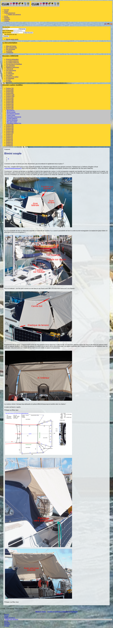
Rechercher (6, 27)
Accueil (6, 9)
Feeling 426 (10, 128)
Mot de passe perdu (12, 39)
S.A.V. (6, 16)
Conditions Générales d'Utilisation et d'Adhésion (62, 611)
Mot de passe (6, 32)
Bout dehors (10, 110)
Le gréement (10, 73)
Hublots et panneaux (12, 67)
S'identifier (5, 36)
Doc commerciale (11, 47)
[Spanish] (111, 24)
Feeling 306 (10, 102)
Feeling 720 (10, 88)
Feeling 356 (10, 109)
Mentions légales (40, 611)
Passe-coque (11, 115)
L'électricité (9, 69)
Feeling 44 (9, 142)
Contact (6, 21)
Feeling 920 (10, 91)
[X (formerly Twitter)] (8, 159)
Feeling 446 (10, 129)
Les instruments (11, 70)
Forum (6, 11)
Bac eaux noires (12, 121)
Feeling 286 (10, 101)
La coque (9, 81)
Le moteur (9, 72)
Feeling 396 (10, 125)
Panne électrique (12, 120)
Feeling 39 (9, 140)
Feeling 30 (9, 136)
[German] (108, 24)
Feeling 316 (10, 104)
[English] (105, 24)
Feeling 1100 (10, 94)
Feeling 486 (10, 131)
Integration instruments (14, 117)
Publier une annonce (14, 14)
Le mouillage (10, 78)
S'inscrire (7, 19)
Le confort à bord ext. (12, 62)
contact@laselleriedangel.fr (12, 168)
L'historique (9, 52)
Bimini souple (11, 112)
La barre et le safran (12, 77)
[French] (107, 24)
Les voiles (9, 75)
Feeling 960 (10, 93)
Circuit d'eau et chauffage (14, 64)
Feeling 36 (9, 139)
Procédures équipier (13, 113)
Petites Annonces (9, 13)
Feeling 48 (9, 144)
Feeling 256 (10, 99)
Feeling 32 (9, 137)
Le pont (8, 80)
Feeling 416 (10, 126)
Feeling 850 (10, 90)
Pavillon (6, 17)
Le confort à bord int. (12, 61)
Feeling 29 (9, 134)
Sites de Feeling (11, 46)
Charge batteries (12, 118)
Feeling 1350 (10, 96)
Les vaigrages (10, 65)
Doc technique (10, 49)
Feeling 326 (10, 106)
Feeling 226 (10, 98)
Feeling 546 (10, 132)
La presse (9, 51)
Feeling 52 (9, 145)
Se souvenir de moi (10, 34)
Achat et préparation (12, 59)
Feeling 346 (10, 107)
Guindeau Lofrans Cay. (14, 123)
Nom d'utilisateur (7, 30)
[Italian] (110, 24)
